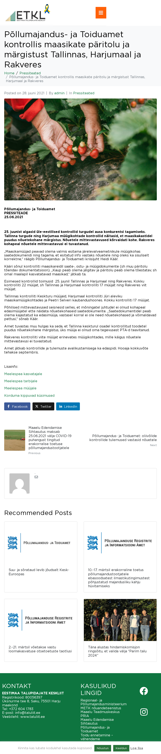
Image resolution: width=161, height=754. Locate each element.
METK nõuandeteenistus (100, 708)
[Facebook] (143, 691)
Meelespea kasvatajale (23, 374)
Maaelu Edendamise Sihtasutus (97, 721)
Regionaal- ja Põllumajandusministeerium (103, 702)
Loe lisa (136, 748)
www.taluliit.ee (32, 717)
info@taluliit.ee (27, 713)
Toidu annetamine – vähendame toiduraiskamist (96, 739)
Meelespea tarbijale (20, 381)
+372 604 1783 (21, 709)
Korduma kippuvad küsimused (29, 395)
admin (59, 93)
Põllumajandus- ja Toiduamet (95, 729)
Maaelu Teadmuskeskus (100, 712)
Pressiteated (83, 93)
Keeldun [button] (121, 748)
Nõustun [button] (103, 748)
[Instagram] (143, 712)
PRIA (84, 716)
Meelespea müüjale (20, 388)
